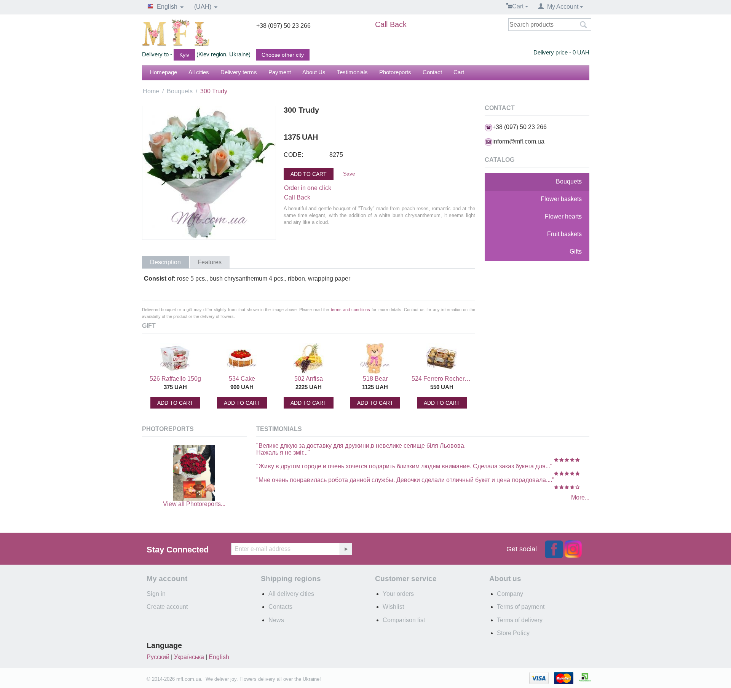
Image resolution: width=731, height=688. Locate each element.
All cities (198, 72)
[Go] (346, 549)
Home (151, 91)
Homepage (163, 72)
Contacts (280, 606)
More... (580, 497)
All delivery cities (291, 594)
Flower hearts (563, 216)
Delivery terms (238, 72)
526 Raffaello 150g (175, 378)
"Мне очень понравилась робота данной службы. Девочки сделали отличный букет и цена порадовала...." (405, 480)
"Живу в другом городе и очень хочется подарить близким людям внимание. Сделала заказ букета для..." (404, 466)
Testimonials (352, 72)
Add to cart (308, 174)
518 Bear (375, 378)
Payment (279, 72)
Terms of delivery (520, 620)
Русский (158, 657)
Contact (432, 72)
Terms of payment (520, 606)
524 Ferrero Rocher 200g (442, 378)
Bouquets (180, 91)
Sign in (156, 594)
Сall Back (297, 197)
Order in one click (307, 188)
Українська (189, 657)
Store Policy (513, 633)
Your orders (398, 594)
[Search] (583, 25)
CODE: (293, 155)
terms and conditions (350, 309)
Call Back (391, 24)
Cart (458, 72)
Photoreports (395, 72)
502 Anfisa (308, 378)
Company (510, 594)
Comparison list (404, 620)
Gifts (576, 251)
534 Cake (242, 378)
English (219, 657)
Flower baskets (561, 199)
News (276, 620)
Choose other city (283, 55)
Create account (167, 606)
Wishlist (393, 606)
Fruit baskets (564, 234)
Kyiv (184, 55)
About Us (314, 72)
